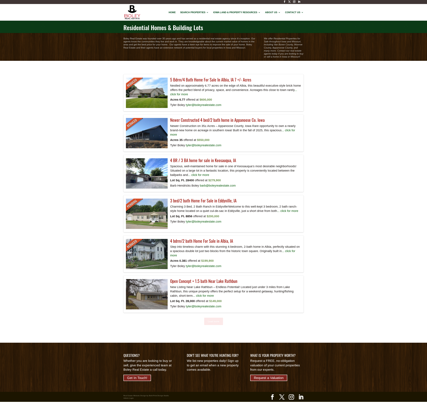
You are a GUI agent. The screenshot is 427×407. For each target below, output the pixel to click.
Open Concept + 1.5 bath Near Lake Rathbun (203, 281)
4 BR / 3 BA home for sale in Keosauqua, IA (203, 160)
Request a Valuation (269, 378)
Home (172, 12)
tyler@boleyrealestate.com (203, 105)
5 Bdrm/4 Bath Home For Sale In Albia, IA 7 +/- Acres (210, 80)
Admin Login (128, 398)
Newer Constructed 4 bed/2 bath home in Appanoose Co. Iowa (217, 120)
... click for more (198, 175)
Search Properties (192, 12)
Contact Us (292, 12)
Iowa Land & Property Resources (235, 12)
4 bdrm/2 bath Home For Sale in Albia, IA (201, 241)
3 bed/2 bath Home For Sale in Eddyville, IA (203, 201)
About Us (271, 12)
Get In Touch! (137, 378)
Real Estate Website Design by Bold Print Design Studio (146, 396)
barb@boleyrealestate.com (218, 185)
